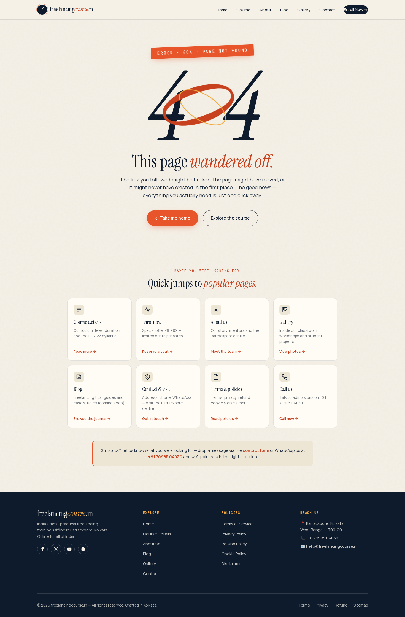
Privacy (322, 605)
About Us (151, 543)
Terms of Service (237, 524)
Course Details (157, 533)
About (265, 9)
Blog (284, 9)
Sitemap (360, 605)
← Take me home (172, 218)
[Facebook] (42, 549)
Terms (304, 605)
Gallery (303, 9)
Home (222, 9)
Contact (327, 9)
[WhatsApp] (83, 549)
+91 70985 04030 (165, 456)
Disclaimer (231, 563)
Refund (341, 605)
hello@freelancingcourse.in (331, 546)
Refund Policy (234, 543)
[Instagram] (56, 549)
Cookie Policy (234, 553)
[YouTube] (69, 549)
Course (243, 9)
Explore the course (230, 218)
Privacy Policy (234, 533)
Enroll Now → (356, 9)
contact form (256, 450)
